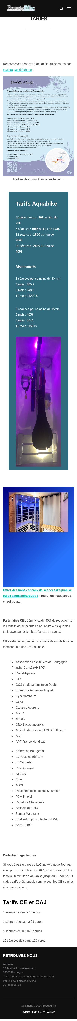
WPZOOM (49, 1011)
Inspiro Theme (30, 1011)
